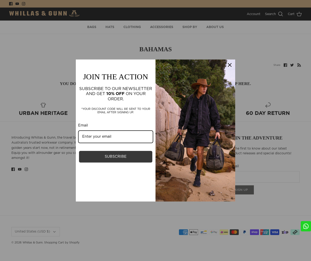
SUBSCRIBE (116, 156)
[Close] (229, 64)
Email (83, 125)
